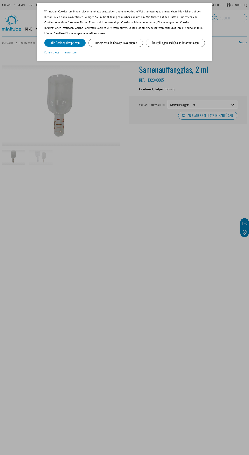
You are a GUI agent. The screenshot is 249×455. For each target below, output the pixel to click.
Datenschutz (51, 52)
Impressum (70, 52)
